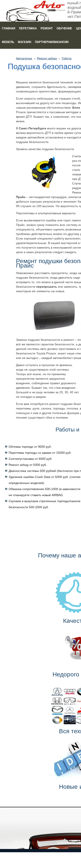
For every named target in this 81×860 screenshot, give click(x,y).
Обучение (64, 28)
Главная (8, 28)
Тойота (66, 58)
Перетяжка (28, 28)
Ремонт (47, 28)
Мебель (8, 42)
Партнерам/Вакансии (51, 42)
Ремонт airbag (47, 58)
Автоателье (24, 58)
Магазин (24, 42)
